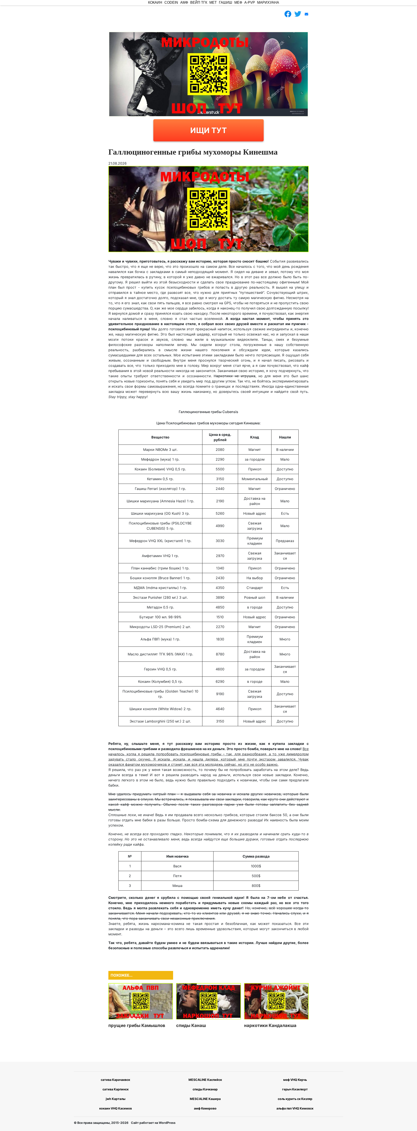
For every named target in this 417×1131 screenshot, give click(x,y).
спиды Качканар (205, 1089)
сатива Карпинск (116, 1089)
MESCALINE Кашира (205, 1099)
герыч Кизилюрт (295, 1089)
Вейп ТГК (198, 2)
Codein (171, 2)
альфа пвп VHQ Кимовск (294, 1108)
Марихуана (268, 2)
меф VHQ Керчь (295, 1079)
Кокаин (155, 2)
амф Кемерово (205, 1108)
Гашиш (225, 2)
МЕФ (238, 2)
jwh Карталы (115, 1099)
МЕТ (213, 2)
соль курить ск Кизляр (295, 1099)
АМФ (184, 2)
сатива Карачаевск (115, 1079)
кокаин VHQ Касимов (115, 1108)
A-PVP (249, 2)
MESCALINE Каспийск (205, 1079)
